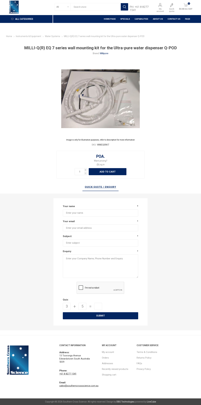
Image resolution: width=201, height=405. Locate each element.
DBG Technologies (125, 401)
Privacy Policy (144, 369)
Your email (69, 221)
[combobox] (95, 7)
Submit (100, 315)
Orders (105, 357)
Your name (69, 206)
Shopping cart (109, 374)
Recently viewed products (115, 369)
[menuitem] (117, 352)
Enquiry (67, 251)
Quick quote (171, 10)
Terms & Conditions (147, 352)
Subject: (67, 236)
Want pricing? (100, 160)
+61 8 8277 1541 (67, 373)
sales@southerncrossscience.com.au (78, 385)
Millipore (104, 53)
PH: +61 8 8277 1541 (139, 8)
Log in (102, 164)
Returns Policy (144, 357)
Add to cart (108, 171)
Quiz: (66, 299)
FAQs (187, 19)
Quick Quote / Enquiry (100, 187)
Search (124, 7)
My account (160, 10)
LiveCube (151, 401)
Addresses (107, 363)
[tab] (100, 187)
